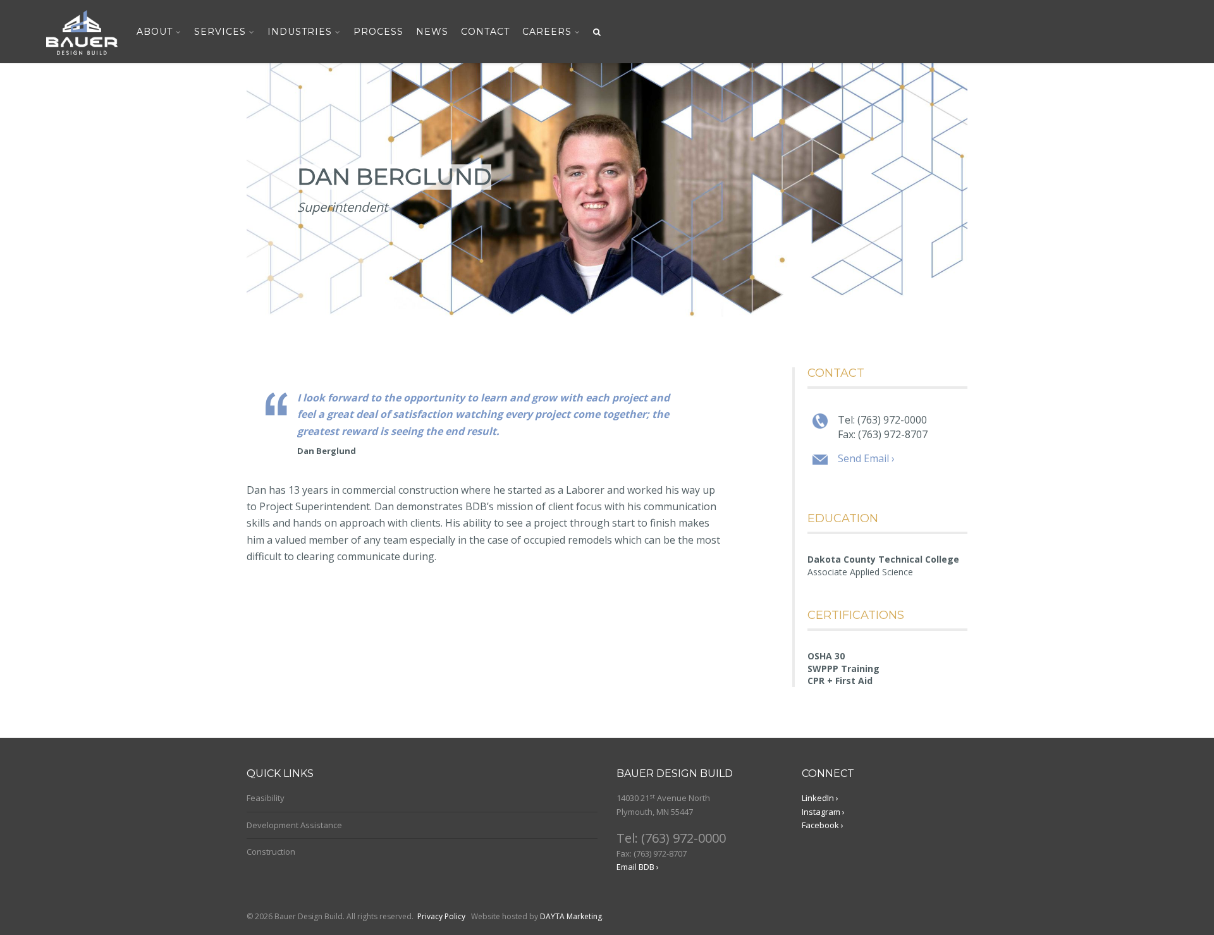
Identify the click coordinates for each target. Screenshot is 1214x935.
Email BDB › (637, 866)
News (432, 31)
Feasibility (266, 798)
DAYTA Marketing (571, 916)
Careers (547, 31)
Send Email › (866, 458)
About (155, 31)
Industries (299, 31)
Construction (271, 851)
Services (220, 31)
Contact (485, 31)
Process (378, 31)
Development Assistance (294, 825)
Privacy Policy (441, 916)
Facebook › (822, 825)
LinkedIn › (820, 798)
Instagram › (823, 811)
